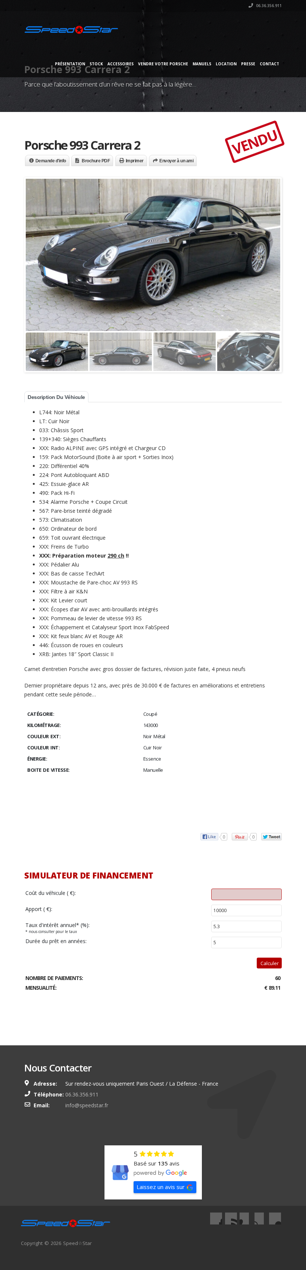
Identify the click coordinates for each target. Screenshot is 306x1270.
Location (226, 63)
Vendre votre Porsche (163, 63)
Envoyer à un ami (176, 160)
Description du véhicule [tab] (56, 397)
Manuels (202, 63)
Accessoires (120, 63)
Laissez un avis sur (161, 1187)
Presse (248, 63)
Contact (269, 63)
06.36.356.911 (268, 5)
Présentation (70, 63)
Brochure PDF (96, 160)
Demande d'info (50, 160)
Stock (96, 63)
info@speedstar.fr (86, 1105)
